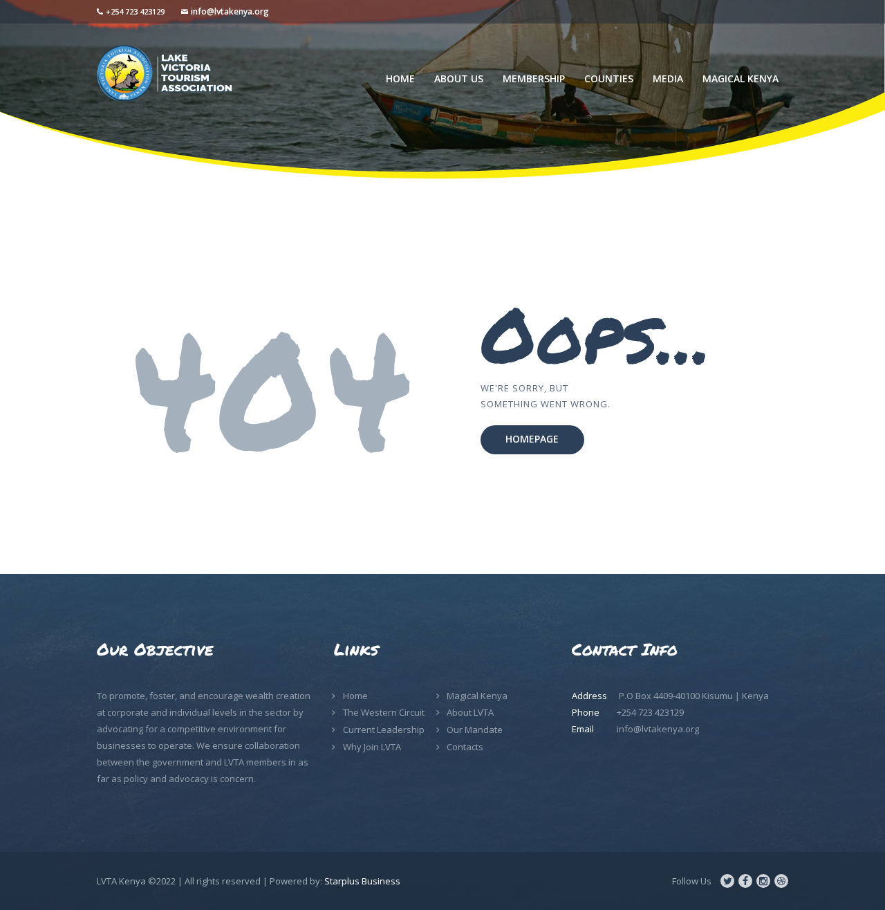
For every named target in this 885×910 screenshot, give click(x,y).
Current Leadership (384, 729)
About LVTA (470, 712)
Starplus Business (362, 881)
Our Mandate (475, 729)
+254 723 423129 (135, 11)
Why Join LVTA (372, 747)
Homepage (532, 438)
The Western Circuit (384, 712)
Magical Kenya (477, 695)
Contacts (465, 747)
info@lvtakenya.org (230, 11)
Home (355, 695)
